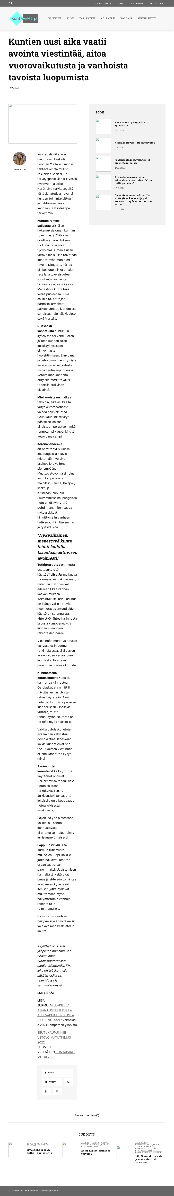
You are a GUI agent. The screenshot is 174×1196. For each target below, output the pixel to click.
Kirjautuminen (103, 3)
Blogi (30, 1144)
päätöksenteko (143, 1152)
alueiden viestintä (91, 1142)
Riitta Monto (19, 169)
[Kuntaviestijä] (23, 18)
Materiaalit (137, 3)
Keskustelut (41, 1144)
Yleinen (31, 1145)
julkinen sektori (90, 1144)
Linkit (121, 3)
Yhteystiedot (157, 3)
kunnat (105, 1144)
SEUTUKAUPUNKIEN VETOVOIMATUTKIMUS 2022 (54, 1037)
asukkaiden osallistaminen (143, 1143)
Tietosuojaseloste (49, 1190)
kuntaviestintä (89, 1146)
